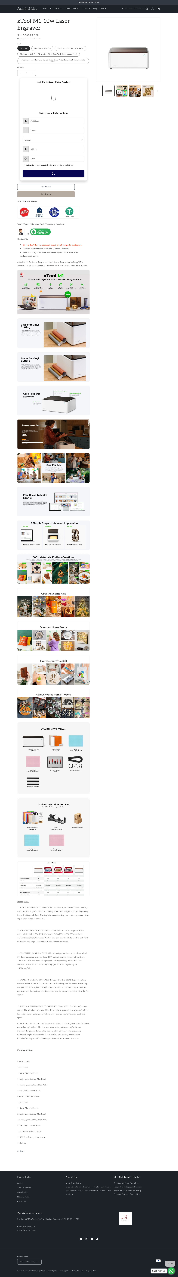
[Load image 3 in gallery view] (135, 91)
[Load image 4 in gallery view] (148, 91)
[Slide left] (99, 91)
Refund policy (22, 1192)
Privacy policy (64, 1271)
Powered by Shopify (38, 1271)
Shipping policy (91, 1271)
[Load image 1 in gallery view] (108, 91)
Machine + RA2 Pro (42, 48)
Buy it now (46, 194)
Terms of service (77, 1271)
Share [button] (22, 1151)
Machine (23, 48)
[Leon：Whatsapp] (40, 235)
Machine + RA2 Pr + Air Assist (70, 48)
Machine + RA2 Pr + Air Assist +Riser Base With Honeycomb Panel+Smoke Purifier (53, 60)
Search (20, 1183)
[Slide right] (158, 91)
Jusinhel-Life (27, 1271)
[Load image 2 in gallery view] (122, 91)
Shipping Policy (23, 1197)
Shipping (20, 39)
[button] (56, 9)
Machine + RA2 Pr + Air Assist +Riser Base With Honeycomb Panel (48, 54)
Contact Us (21, 1201)
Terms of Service (24, 1188)
